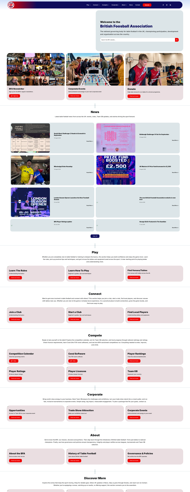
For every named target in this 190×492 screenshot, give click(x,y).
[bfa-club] (11, 2)
